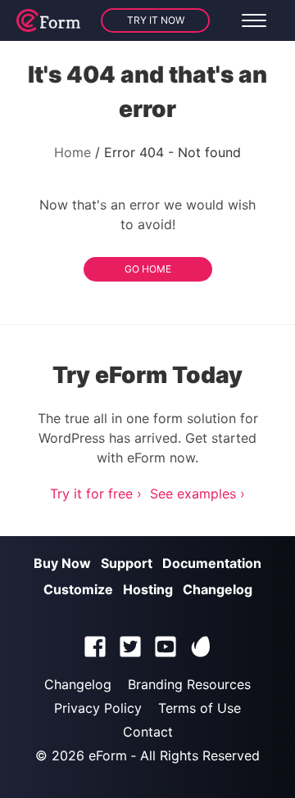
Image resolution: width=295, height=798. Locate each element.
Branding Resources (189, 684)
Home (72, 152)
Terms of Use (199, 708)
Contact (148, 732)
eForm (107, 755)
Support (126, 563)
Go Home (148, 269)
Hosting (148, 589)
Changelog (217, 589)
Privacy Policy (98, 708)
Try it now (155, 20)
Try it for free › (96, 493)
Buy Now (62, 563)
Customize (78, 589)
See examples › (197, 493)
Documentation (211, 563)
